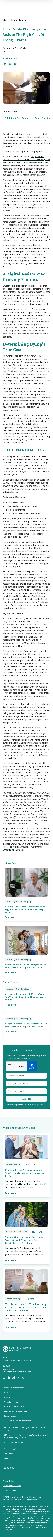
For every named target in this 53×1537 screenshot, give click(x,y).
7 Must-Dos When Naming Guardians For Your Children (24, 1428)
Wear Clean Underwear (14, 1442)
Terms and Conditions (12, 1485)
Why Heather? (10, 1449)
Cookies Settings (10, 1490)
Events (7, 1458)
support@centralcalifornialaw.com (17, 1372)
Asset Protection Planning (15, 1411)
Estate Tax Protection (14, 1406)
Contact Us (9, 1468)
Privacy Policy (8, 1481)
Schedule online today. (13, 849)
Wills (6, 1392)
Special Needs (10, 1416)
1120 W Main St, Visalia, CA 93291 (17, 1360)
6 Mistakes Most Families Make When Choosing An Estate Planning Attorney (26, 1436)
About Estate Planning (14, 1387)
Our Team (8, 1453)
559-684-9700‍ (8, 1369)
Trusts (7, 1397)
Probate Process (11, 1402)
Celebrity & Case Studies (17, 118)
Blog (6, 1463)
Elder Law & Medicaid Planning (17, 1420)
